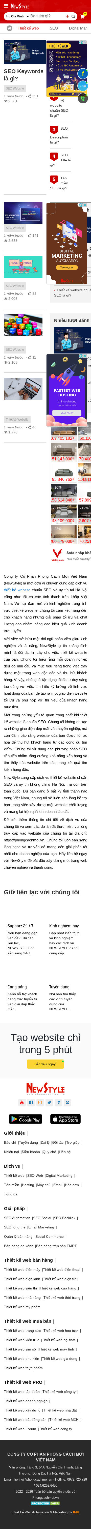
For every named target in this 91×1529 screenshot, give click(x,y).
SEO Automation (17, 1218)
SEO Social (42, 1218)
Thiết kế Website (17, 419)
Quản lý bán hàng (18, 1236)
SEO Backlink (64, 1218)
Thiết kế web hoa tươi (60, 1331)
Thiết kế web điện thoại (61, 1270)
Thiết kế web (28, 28)
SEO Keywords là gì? (23, 75)
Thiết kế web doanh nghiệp (26, 1401)
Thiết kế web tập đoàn (22, 1392)
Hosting (28, 1185)
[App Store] (65, 1120)
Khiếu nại (11, 1152)
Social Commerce (49, 1236)
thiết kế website (17, 590)
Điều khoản (31, 1152)
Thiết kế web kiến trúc (21, 1340)
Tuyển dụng (28, 1142)
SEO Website (15, 88)
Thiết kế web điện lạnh (22, 1279)
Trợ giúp (73, 1142)
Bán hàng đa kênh (18, 1246)
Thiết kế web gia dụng (59, 1359)
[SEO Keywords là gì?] (25, 52)
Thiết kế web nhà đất (60, 1410)
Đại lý (45, 1142)
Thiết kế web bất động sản (25, 1420)
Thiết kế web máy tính (56, 1349)
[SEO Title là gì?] (23, 267)
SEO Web (35, 1175)
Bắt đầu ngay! (45, 1064)
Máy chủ (44, 1185)
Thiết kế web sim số (20, 1349)
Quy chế (49, 1152)
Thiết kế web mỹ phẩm (22, 1307)
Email (57, 1185)
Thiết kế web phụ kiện (21, 1359)
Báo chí (10, 1142)
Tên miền (11, 1185)
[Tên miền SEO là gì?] (23, 325)
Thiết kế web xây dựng (22, 1410)
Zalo (83, 86)
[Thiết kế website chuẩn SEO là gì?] (23, 389)
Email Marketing (41, 1227)
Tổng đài (11, 1194)
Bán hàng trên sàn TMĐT (56, 1246)
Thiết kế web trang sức (22, 1331)
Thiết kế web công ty (59, 1392)
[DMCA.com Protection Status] (45, 1504)
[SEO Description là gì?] (23, 213)
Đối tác (57, 1142)
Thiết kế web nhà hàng (22, 1298)
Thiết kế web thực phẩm (23, 1368)
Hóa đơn (72, 1185)
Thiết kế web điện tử (59, 1279)
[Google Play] (26, 1120)
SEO (54, 28)
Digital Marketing (59, 1175)
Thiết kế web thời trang (61, 1298)
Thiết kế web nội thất (58, 1340)
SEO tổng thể (15, 1227)
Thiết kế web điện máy (22, 1270)
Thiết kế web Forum (20, 1429)
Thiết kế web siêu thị (20, 1288)
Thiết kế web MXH (64, 1420)
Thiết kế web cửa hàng (58, 1288)
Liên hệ (65, 1152)
